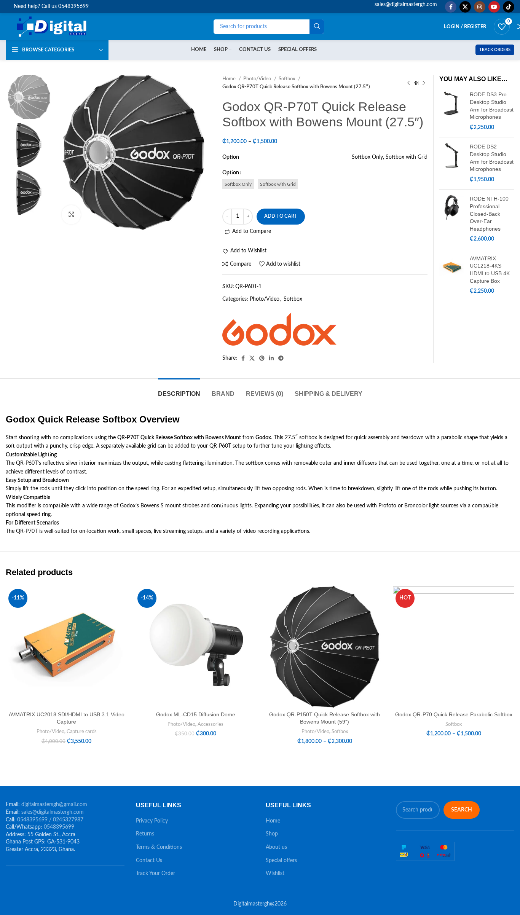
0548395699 (59, 827)
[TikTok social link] (508, 7)
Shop (272, 834)
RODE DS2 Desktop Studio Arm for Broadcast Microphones (492, 157)
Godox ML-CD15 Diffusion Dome (195, 714)
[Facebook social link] (450, 7)
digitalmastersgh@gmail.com (54, 804)
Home (273, 821)
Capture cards (82, 731)
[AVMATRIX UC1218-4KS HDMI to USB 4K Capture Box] (451, 275)
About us (276, 847)
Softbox (293, 299)
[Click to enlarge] (71, 214)
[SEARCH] (316, 26)
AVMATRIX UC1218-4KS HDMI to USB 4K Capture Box (490, 269)
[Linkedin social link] (271, 358)
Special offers (281, 860)
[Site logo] (52, 26)
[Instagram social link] (479, 7)
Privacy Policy (152, 821)
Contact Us (149, 860)
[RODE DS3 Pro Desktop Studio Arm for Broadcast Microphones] (451, 111)
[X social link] (465, 7)
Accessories (210, 724)
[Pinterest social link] (262, 358)
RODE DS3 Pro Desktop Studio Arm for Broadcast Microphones (492, 105)
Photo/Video (264, 299)
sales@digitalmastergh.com (52, 812)
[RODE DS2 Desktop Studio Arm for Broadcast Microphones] (451, 163)
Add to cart (280, 216)
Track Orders (494, 50)
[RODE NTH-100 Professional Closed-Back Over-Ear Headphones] (451, 219)
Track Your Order (155, 873)
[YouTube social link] (494, 7)
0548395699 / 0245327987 (50, 820)
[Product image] (66, 647)
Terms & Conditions (159, 847)
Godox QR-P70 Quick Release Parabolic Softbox (453, 714)
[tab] (179, 390)
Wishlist (275, 873)
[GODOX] (279, 329)
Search (461, 810)
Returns (145, 834)
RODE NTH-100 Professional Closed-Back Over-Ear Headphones (489, 213)
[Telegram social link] (281, 358)
